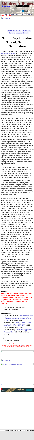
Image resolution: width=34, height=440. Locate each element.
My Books (8, 14)
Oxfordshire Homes (13, 30)
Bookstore (15, 14)
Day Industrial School (8, 53)
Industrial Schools (22, 33)
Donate (22, 14)
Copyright (29, 14)
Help (2, 14)
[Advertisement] (17, 23)
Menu (3, 16)
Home (8, 16)
